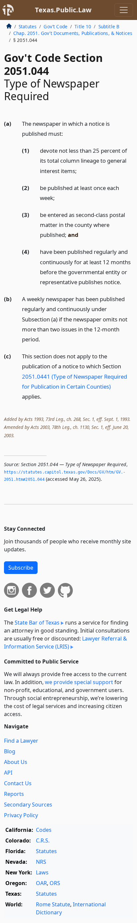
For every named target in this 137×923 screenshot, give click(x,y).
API (8, 772)
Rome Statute (53, 904)
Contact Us (18, 783)
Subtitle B (109, 26)
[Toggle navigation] (123, 10)
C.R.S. (43, 840)
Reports (14, 794)
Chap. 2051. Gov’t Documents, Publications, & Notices (72, 33)
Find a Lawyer (21, 740)
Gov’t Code (56, 26)
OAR (41, 883)
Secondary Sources (28, 804)
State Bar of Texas (37, 622)
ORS (55, 883)
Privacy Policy (21, 815)
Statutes (28, 26)
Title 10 (82, 26)
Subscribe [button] (20, 567)
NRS (41, 861)
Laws (42, 872)
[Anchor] (66, 133)
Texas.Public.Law (63, 9)
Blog (9, 751)
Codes (44, 829)
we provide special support (79, 682)
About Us (15, 762)
